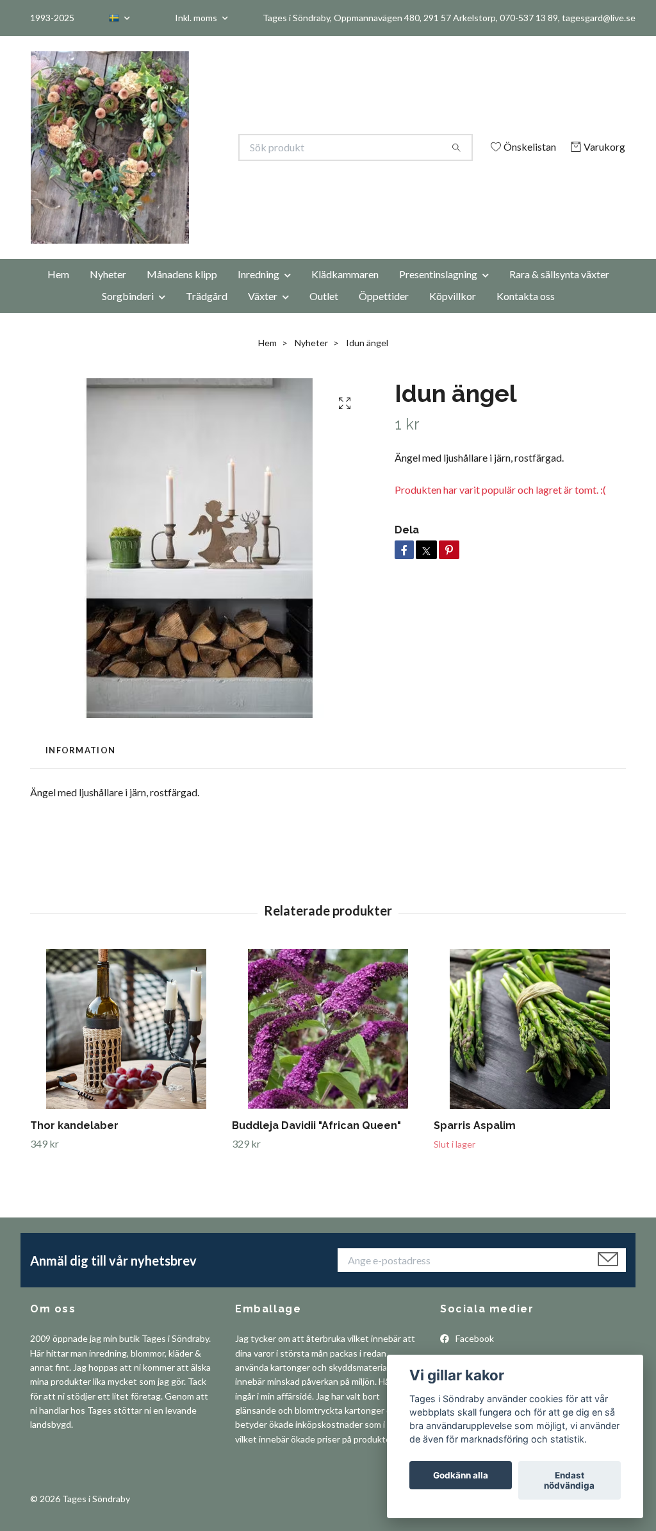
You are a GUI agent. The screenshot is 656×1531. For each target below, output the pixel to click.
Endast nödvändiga (569, 1480)
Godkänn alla (460, 1475)
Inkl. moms (197, 17)
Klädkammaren (345, 291)
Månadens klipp (182, 291)
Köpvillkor (452, 313)
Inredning (258, 291)
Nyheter (108, 291)
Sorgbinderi (128, 313)
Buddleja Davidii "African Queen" (316, 1143)
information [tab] (80, 768)
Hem (58, 291)
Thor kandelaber (74, 1143)
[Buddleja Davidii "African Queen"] (328, 1047)
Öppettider (384, 313)
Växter (262, 313)
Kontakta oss (525, 313)
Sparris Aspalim (475, 1143)
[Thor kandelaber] (126, 1047)
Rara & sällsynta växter (559, 291)
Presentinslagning (438, 291)
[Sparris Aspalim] (530, 1047)
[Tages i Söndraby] (179, 147)
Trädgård (206, 313)
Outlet (323, 313)
